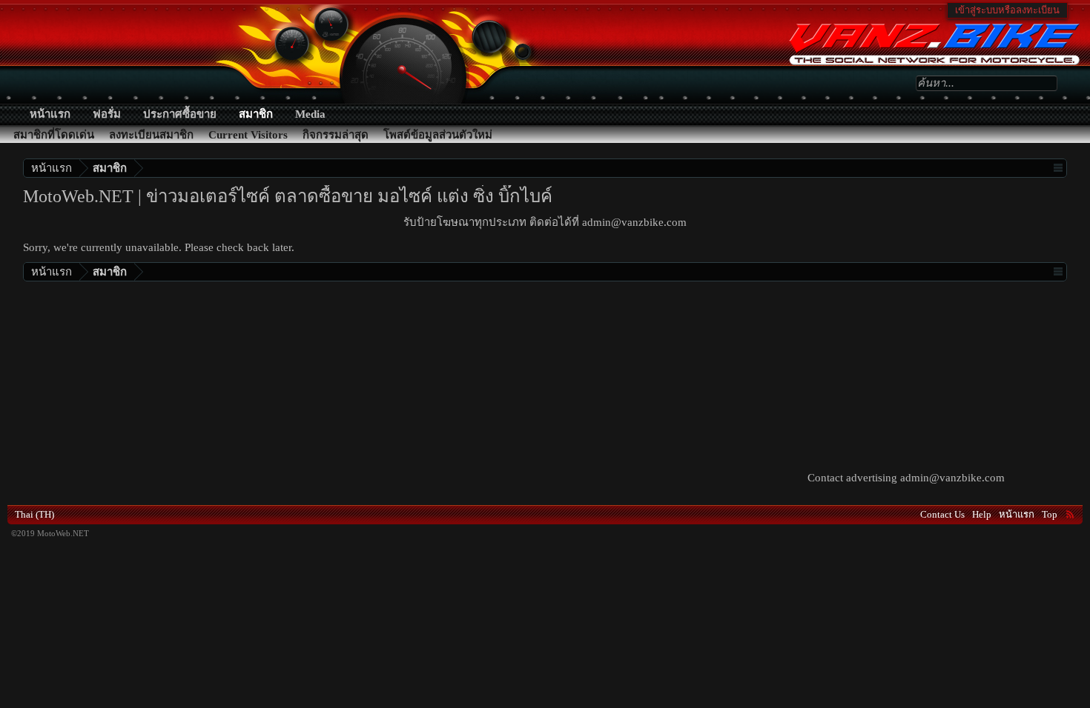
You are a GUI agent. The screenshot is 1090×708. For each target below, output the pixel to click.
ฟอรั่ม (107, 114)
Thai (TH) (34, 514)
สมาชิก (256, 114)
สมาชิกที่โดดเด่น (53, 135)
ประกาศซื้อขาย (180, 114)
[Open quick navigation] (1058, 168)
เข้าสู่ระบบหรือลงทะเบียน (1007, 10)
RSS (1070, 514)
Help (981, 514)
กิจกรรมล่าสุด (336, 135)
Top (1049, 514)
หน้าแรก (50, 114)
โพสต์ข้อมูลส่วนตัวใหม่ (437, 135)
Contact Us (942, 514)
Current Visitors (248, 135)
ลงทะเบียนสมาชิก (151, 135)
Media (310, 114)
